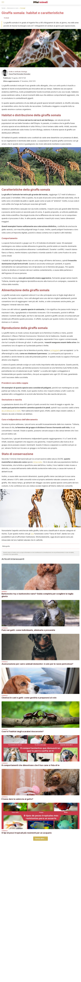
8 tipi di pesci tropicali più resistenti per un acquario (27, 833)
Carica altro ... (40, 839)
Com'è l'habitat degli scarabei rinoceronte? (23, 731)
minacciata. (37, 462)
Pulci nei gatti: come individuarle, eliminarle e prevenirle (28, 630)
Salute (4, 8)
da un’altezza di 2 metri (11, 411)
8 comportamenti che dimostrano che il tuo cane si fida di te (30, 765)
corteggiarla (55, 350)
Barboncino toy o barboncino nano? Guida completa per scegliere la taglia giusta (37, 595)
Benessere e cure (12, 8)
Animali (4, 591)
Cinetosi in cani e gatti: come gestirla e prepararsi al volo (29, 698)
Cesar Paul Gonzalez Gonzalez (19, 74)
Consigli (22, 8)
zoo (32, 534)
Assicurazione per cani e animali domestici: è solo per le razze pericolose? (37, 664)
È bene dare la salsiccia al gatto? (17, 799)
